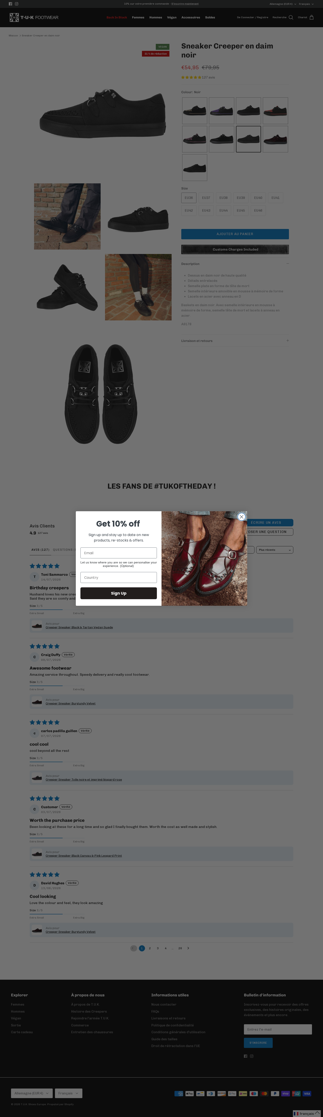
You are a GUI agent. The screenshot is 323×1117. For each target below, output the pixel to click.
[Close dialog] (241, 517)
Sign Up (119, 593)
